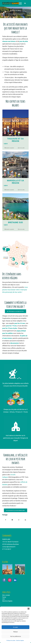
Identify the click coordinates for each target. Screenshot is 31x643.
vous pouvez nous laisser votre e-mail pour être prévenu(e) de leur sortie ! (15, 289)
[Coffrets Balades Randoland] (12, 3)
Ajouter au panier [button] (10, 147)
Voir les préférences (15, 636)
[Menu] (19, 3)
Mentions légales (20, 640)
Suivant (26, 157)
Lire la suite (22, 147)
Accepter (15, 627)
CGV (3, 599)
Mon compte (6, 595)
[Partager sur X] (12, 519)
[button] (28, 608)
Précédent (4, 157)
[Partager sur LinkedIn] (25, 519)
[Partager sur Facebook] (5, 519)
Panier (4, 597)
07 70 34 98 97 (6, 549)
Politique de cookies (10, 640)
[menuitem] (20, 3)
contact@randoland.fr (8, 547)
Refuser (15, 631)
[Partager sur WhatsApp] (19, 519)
